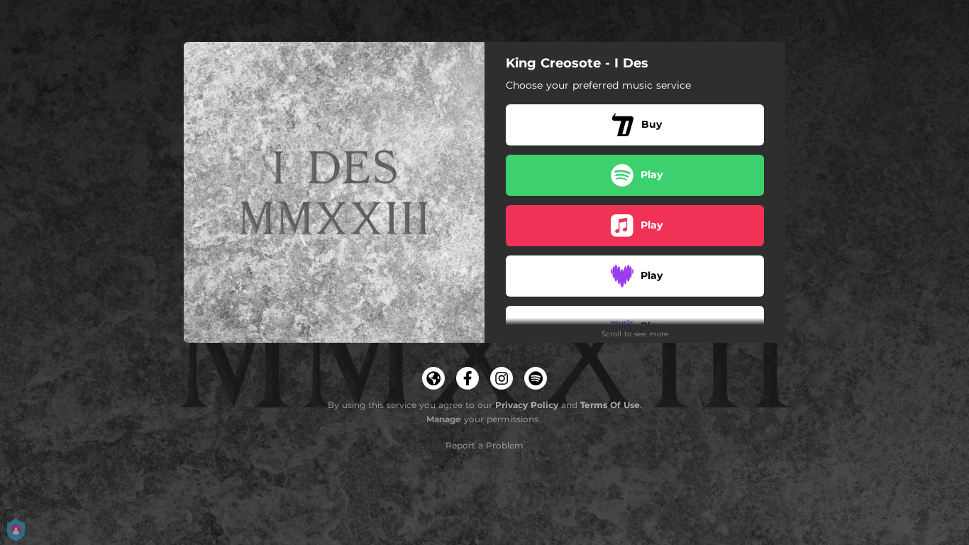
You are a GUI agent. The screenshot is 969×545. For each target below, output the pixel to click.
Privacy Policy (526, 405)
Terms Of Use (610, 405)
